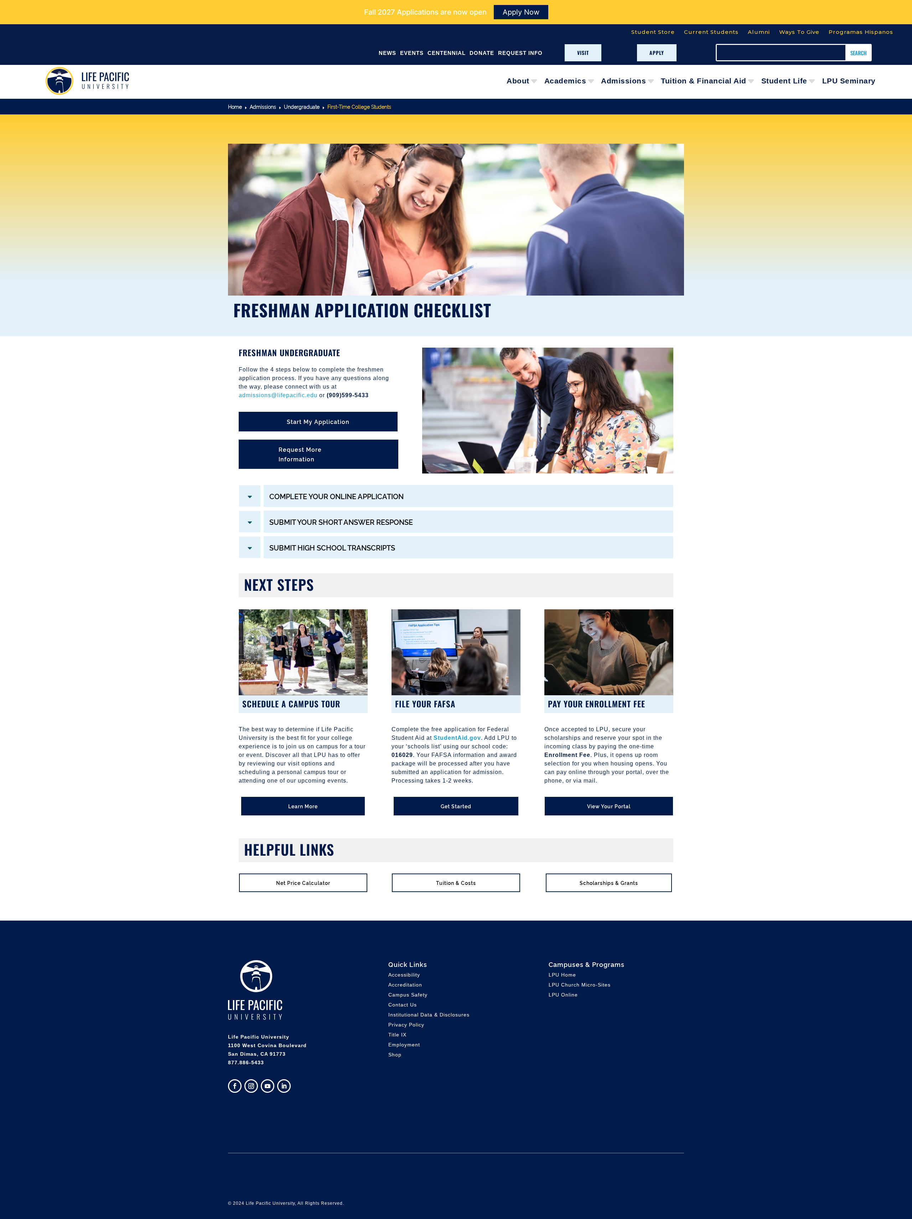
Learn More (303, 806)
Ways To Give (799, 32)
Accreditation (405, 985)
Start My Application (318, 421)
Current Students (711, 32)
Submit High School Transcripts (332, 547)
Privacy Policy (406, 1025)
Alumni (759, 32)
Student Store (653, 32)
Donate (482, 53)
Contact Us (402, 1005)
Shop (394, 1054)
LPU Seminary (849, 81)
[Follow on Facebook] (235, 1086)
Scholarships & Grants (609, 882)
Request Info (520, 53)
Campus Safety (408, 995)
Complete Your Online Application (336, 496)
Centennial (447, 53)
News (387, 53)
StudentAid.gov (457, 738)
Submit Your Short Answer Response (341, 522)
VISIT (583, 52)
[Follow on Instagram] (251, 1086)
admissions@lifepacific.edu (278, 395)
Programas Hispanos (861, 32)
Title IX (397, 1035)
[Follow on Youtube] (267, 1086)
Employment (404, 1045)
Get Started (456, 806)
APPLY (656, 52)
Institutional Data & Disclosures (429, 1015)
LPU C (580, 985)
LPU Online (563, 995)
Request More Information (300, 454)
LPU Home (562, 975)
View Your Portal (609, 806)
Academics (565, 81)
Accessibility (404, 975)
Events (412, 53)
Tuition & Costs (456, 882)
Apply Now (521, 12)
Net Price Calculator (303, 882)
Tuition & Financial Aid (703, 81)
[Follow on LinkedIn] (284, 1086)
